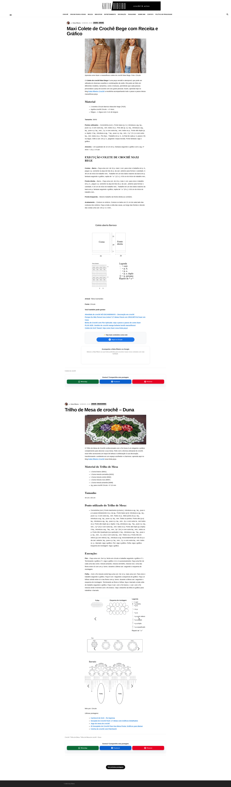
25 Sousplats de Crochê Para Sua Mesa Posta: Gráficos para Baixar (117, 726)
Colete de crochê (70, 371)
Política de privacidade (163, 14)
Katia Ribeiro (77, 23)
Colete (96, 22)
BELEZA (90, 14)
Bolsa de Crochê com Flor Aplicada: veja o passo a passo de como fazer (113, 323)
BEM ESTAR (98, 14)
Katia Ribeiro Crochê (96, 91)
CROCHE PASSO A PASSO (78, 14)
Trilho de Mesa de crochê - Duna (90, 737)
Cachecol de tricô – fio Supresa (103, 718)
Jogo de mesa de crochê (100, 723)
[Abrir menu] (11, 15)
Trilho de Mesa (101, 403)
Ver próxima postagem (115, 767)
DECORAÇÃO (122, 14)
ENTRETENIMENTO (110, 14)
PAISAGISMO (132, 14)
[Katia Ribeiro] (115, 5)
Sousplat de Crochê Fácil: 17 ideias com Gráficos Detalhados (114, 721)
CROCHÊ (65, 14)
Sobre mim (141, 14)
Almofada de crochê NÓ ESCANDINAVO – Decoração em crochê (109, 314)
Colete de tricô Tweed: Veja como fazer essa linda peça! (106, 328)
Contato (150, 14)
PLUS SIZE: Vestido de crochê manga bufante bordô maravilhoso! (110, 325)
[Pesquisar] (227, 14)
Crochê (67, 737)
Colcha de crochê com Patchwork (104, 729)
